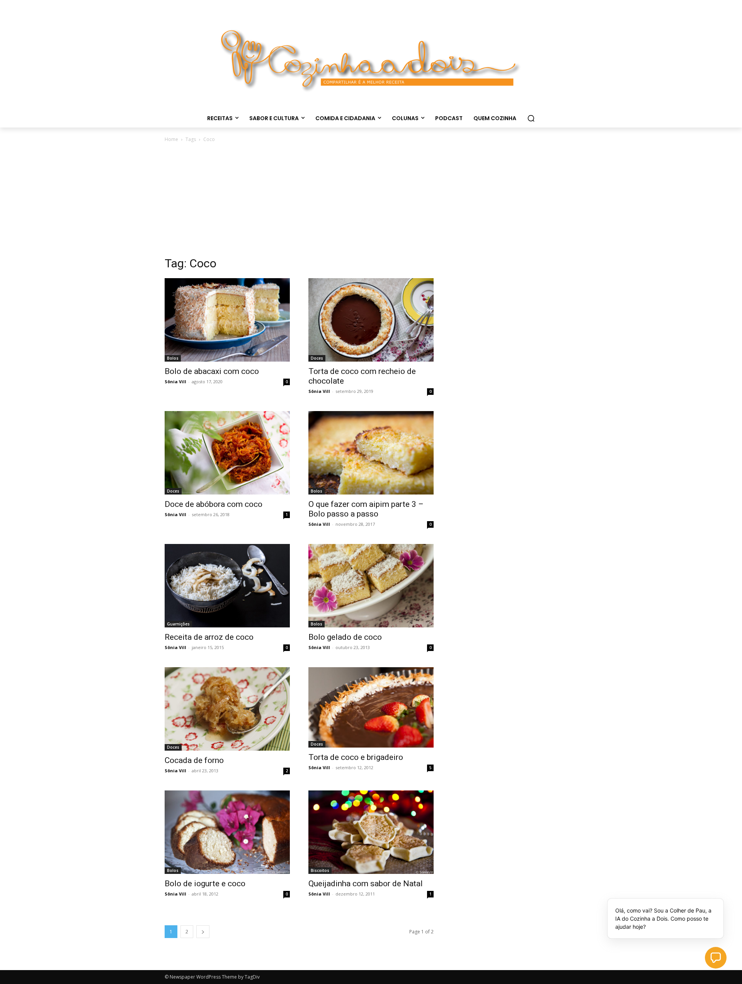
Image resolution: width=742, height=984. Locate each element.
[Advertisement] (371, 202)
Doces (317, 358)
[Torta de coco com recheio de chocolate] (371, 320)
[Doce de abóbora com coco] (227, 453)
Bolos (173, 358)
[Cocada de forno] (227, 709)
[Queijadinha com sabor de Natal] (371, 832)
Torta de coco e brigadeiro (355, 757)
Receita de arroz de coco (209, 637)
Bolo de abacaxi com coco (212, 371)
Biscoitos (320, 870)
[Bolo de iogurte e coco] (227, 832)
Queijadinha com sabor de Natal (365, 883)
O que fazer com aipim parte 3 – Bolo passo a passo (366, 509)
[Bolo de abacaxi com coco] (227, 320)
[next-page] (202, 931)
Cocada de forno (194, 760)
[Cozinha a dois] (371, 56)
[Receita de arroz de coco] (227, 585)
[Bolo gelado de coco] (371, 585)
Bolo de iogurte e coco (205, 883)
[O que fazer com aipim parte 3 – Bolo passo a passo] (371, 453)
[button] (531, 118)
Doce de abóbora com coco (213, 504)
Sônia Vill (175, 381)
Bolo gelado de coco (345, 637)
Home (171, 139)
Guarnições (178, 624)
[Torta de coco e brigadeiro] (371, 707)
